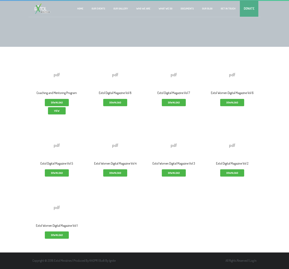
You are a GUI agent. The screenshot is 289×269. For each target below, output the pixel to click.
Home (80, 8)
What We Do (165, 8)
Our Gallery (120, 8)
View (57, 110)
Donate (249, 8)
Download (57, 102)
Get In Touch (228, 8)
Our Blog (207, 8)
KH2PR (93, 261)
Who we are (143, 8)
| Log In (252, 261)
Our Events (98, 8)
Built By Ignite (107, 261)
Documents (187, 8)
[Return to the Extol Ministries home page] (42, 9)
